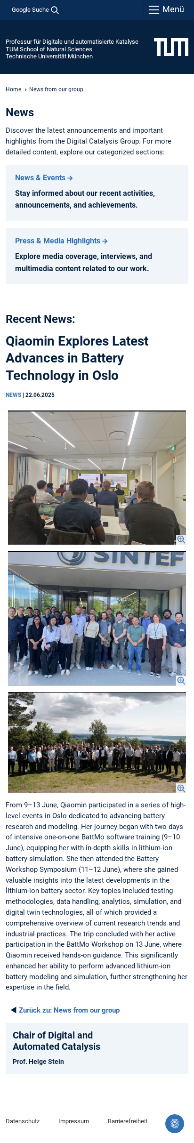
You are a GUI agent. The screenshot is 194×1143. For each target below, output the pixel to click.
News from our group (69, 1010)
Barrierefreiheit (127, 1121)
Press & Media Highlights (57, 240)
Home (13, 89)
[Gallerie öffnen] (97, 478)
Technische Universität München (49, 56)
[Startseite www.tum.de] (171, 46)
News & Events (40, 177)
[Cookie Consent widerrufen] (174, 1123)
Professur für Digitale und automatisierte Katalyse (72, 41)
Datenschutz (23, 1121)
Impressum (73, 1121)
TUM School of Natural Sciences (49, 49)
